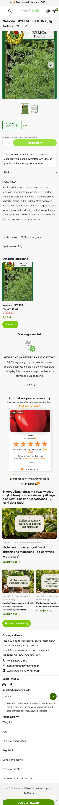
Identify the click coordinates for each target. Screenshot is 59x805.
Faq (4, 731)
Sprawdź (10, 324)
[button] (51, 65)
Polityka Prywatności (14, 740)
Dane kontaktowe (12, 759)
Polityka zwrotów (12, 768)
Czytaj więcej (10, 561)
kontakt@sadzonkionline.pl (23, 665)
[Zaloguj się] (48, 11)
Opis (5, 172)
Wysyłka (7, 722)
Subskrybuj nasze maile (16, 689)
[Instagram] (4, 684)
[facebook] (11, 684)
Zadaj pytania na (23, 670)
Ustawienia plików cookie (17, 778)
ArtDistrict (30, 793)
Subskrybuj (53, 696)
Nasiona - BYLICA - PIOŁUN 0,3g (13, 307)
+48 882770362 (17, 660)
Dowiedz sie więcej (16, 623)
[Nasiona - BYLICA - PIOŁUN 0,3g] (17, 281)
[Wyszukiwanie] (9, 11)
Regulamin (8, 750)
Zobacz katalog (4, 11)
